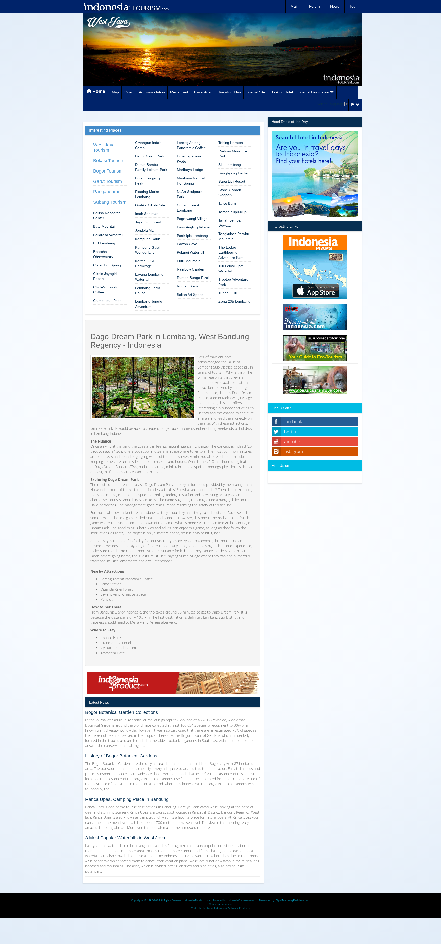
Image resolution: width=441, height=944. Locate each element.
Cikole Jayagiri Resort (105, 276)
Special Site (255, 92)
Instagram (293, 451)
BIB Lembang (104, 243)
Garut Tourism (107, 181)
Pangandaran (107, 191)
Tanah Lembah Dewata (230, 222)
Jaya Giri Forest (148, 222)
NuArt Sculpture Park (189, 194)
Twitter (290, 431)
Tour (353, 6)
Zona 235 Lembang (234, 301)
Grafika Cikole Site (150, 205)
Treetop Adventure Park (233, 282)
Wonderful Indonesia (220, 904)
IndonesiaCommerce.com (241, 900)
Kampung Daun (147, 239)
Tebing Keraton (230, 143)
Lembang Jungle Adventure (148, 304)
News (334, 6)
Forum (314, 6)
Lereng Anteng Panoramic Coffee (191, 145)
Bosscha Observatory (103, 254)
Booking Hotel (282, 92)
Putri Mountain (188, 261)
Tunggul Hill (227, 293)
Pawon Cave (187, 244)
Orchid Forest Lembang (188, 207)
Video (128, 92)
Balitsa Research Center (106, 215)
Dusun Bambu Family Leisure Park (151, 167)
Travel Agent (203, 92)
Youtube (291, 441)
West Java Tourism (104, 147)
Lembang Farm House (147, 290)
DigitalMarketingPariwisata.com (292, 900)
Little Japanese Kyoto (189, 158)
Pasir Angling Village (193, 227)
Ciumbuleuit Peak (107, 301)
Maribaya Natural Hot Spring (191, 180)
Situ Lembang (229, 165)
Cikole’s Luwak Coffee (105, 289)
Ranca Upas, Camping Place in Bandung (127, 799)
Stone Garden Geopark (229, 192)
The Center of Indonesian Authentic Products (224, 908)
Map (115, 92)
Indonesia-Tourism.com (196, 900)
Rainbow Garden (190, 269)
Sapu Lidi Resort (231, 181)
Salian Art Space (190, 294)
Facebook (292, 421)
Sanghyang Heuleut (234, 173)
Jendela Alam (146, 230)
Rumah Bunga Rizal (193, 278)
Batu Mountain (105, 226)
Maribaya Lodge (190, 170)
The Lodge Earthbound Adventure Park (230, 252)
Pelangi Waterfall (190, 252)
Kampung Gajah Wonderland (148, 249)
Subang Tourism (109, 202)
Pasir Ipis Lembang (192, 236)
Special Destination (314, 92)
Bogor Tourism (108, 171)
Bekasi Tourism (108, 160)
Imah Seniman (146, 214)
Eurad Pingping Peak (147, 180)
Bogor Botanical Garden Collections (121, 712)
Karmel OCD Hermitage (145, 263)
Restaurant (179, 92)
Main (295, 6)
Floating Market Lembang (147, 194)
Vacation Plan (230, 92)
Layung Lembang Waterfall (149, 276)
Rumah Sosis (187, 286)
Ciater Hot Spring (107, 265)
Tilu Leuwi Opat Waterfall (230, 268)
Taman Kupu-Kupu (233, 212)
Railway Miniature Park (232, 153)
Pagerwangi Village (192, 219)
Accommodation (152, 92)
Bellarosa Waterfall (108, 235)
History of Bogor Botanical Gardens (121, 755)
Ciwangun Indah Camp (148, 145)
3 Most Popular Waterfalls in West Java (125, 837)
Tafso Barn (227, 203)
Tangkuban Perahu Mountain (233, 236)
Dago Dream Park (149, 156)
